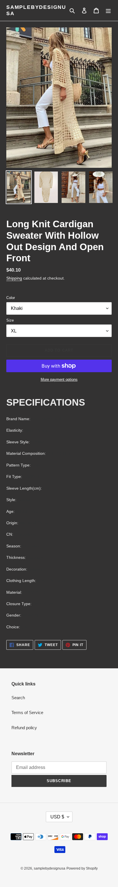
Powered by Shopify (82, 868)
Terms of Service (27, 712)
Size (10, 320)
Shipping (14, 278)
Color (10, 298)
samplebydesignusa (36, 10)
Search (18, 697)
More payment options (59, 379)
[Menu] (108, 10)
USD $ (57, 816)
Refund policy (24, 727)
